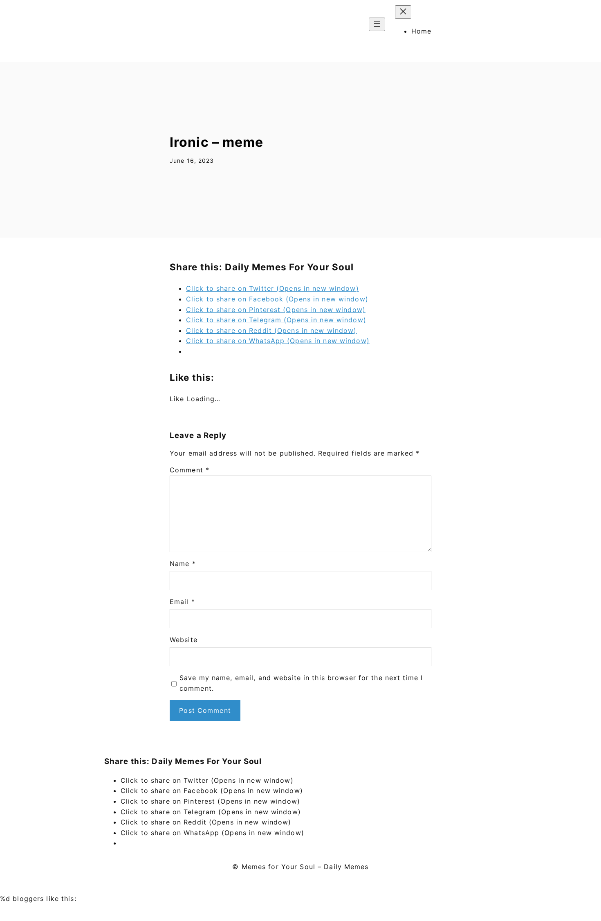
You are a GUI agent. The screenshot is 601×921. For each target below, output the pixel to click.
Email (182, 602)
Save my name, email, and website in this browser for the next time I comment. (301, 683)
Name (183, 563)
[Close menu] (403, 12)
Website (183, 640)
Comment (189, 470)
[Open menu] (377, 24)
